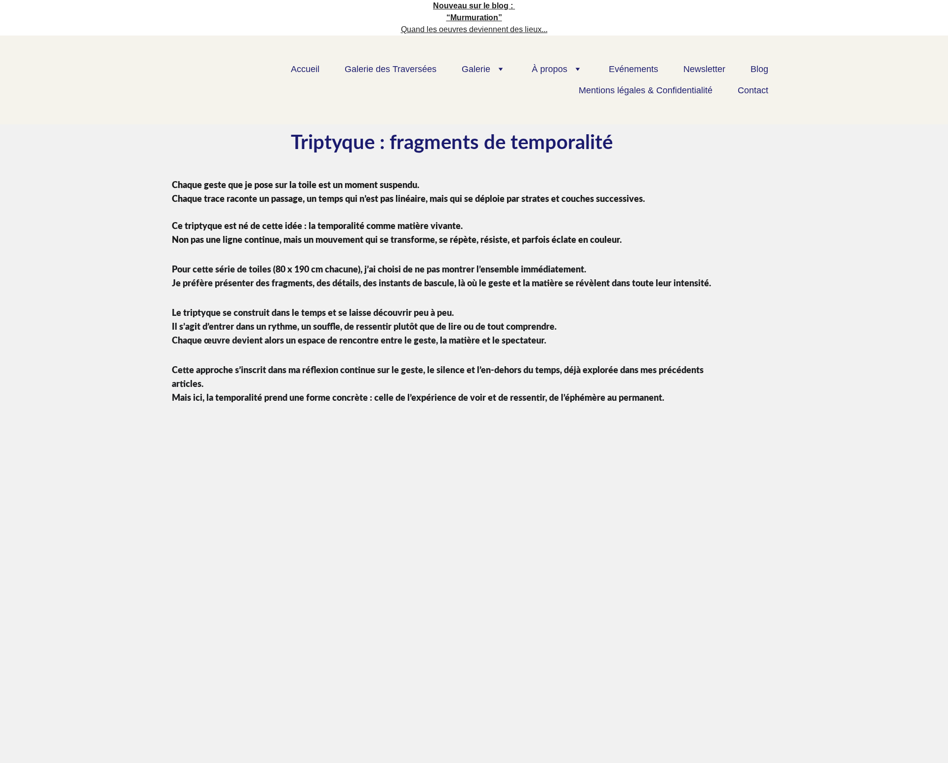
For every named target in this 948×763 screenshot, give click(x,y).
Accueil (305, 69)
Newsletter (704, 69)
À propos (549, 69)
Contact (753, 90)
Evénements (633, 69)
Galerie (476, 69)
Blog (759, 69)
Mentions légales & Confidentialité (645, 90)
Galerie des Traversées (390, 69)
